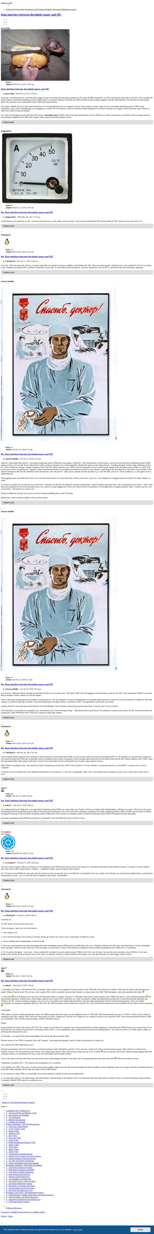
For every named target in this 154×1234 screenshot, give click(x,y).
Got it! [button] (140, 1230)
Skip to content (6, 3)
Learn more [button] (77, 1230)
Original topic (8, 122)
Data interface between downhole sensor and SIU (31, 14)
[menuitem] (6, 1206)
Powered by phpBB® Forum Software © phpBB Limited (23, 1212)
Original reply (8, 226)
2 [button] (6, 22)
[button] (6, 24)
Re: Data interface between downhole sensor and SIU (27, 212)
